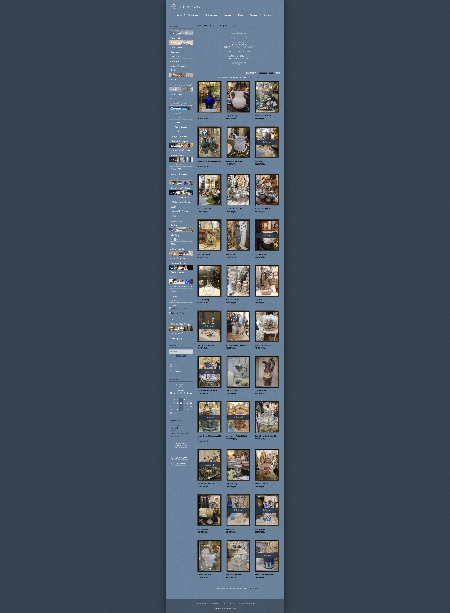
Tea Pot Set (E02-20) (263, 209)
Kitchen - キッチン (209, 26)
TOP (199, 26)
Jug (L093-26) (202, 116)
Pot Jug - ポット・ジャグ (227, 26)
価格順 (271, 73)
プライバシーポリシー (228, 603)
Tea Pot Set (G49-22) (263, 345)
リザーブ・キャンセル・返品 (180, 434)
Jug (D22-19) (231, 254)
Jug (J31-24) (260, 161)
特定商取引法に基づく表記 (247, 603)
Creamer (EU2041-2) (205, 574)
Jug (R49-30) (202, 529)
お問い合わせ (175, 436)
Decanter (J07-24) (204, 209)
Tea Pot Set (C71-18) (234, 209)
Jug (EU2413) (260, 254)
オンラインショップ (202, 603)
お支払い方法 (175, 425)
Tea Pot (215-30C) (262, 484)
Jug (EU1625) (231, 116)
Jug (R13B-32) (203, 300)
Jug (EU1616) (231, 484)
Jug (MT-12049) (203, 254)
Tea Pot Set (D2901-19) (206, 484)
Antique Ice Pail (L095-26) (236, 436)
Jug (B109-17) (231, 390)
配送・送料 (174, 428)
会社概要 (215, 603)
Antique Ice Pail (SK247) (264, 574)
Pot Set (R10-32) (232, 300)
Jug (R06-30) (260, 529)
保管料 (173, 431)
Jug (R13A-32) (260, 300)
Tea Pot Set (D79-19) (263, 116)
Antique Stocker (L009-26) (236, 345)
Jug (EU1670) (260, 390)
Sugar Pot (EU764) (233, 574)
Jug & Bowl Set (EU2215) (207, 390)
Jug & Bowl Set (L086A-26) (265, 436)
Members (177, 371)
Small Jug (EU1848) (234, 161)
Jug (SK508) (231, 529)
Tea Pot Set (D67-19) (205, 345)
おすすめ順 (263, 73)
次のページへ (254, 77)
